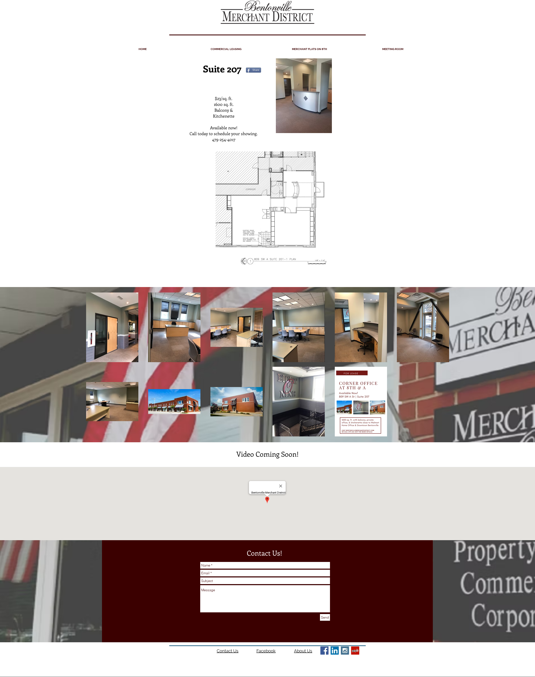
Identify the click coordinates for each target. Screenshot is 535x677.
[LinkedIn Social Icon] (335, 650)
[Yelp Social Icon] (355, 650)
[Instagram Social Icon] (345, 650)
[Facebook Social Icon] (324, 650)
